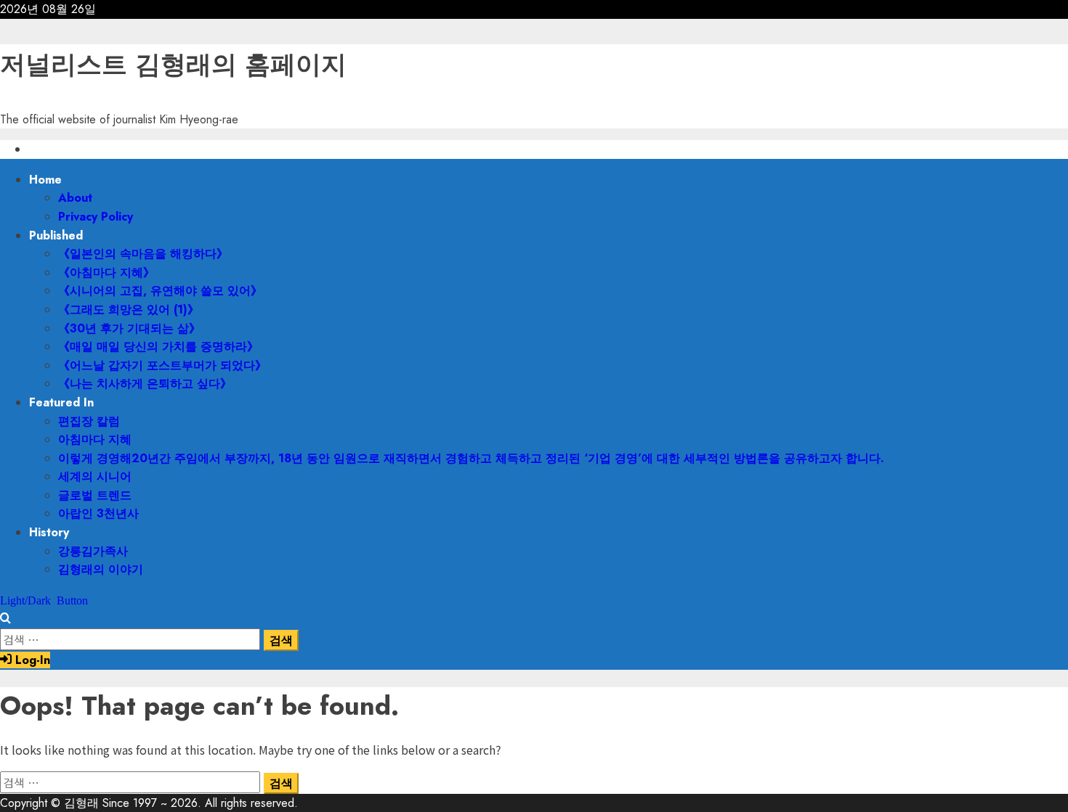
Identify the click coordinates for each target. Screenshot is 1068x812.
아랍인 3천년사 (98, 513)
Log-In (31, 660)
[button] (5, 618)
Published (56, 235)
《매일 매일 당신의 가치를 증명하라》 (158, 346)
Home (45, 179)
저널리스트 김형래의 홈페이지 (173, 64)
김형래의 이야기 (100, 569)
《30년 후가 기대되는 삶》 (129, 328)
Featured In (61, 402)
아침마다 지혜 (95, 439)
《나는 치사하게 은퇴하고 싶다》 (145, 383)
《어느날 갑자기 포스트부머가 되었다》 (162, 365)
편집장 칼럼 (89, 421)
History (49, 532)
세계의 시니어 (95, 476)
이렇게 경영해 (471, 458)
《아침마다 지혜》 (106, 272)
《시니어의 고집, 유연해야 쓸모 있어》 (160, 290)
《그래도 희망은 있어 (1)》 (128, 309)
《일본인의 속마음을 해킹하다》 (143, 253)
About (75, 197)
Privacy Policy (95, 216)
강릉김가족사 (93, 551)
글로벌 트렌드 (95, 495)
